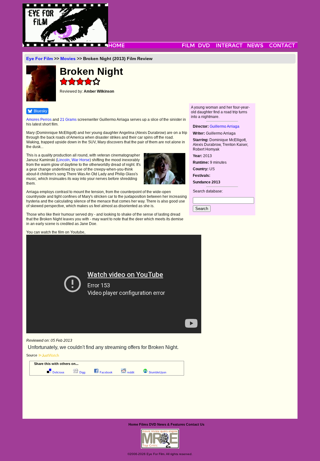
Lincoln (63, 160)
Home (133, 424)
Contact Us (195, 424)
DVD (152, 424)
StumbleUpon (157, 372)
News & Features (171, 424)
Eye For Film (39, 58)
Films (143, 424)
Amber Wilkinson (99, 91)
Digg (82, 372)
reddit (130, 372)
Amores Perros (39, 119)
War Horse (81, 160)
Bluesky (40, 111)
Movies (68, 58)
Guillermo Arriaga (224, 126)
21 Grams (68, 119)
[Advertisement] (203, 17)
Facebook (106, 372)
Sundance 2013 (206, 182)
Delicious (58, 372)
